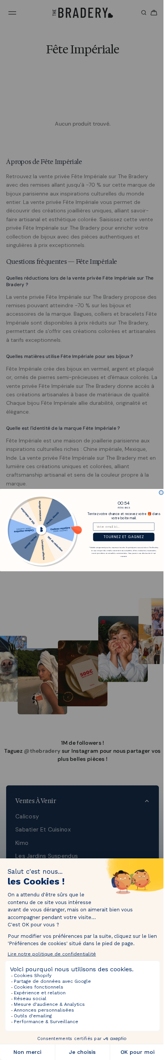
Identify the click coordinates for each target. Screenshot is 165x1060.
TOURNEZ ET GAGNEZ (122, 537)
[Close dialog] (159, 492)
